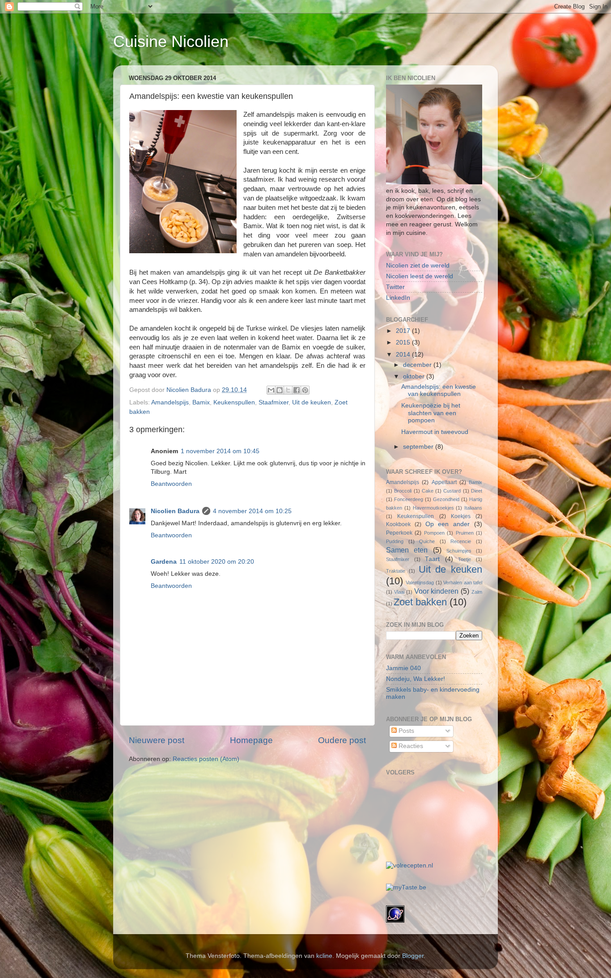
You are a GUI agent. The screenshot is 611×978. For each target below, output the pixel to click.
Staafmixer (274, 402)
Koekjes (461, 516)
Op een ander (447, 524)
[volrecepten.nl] (409, 865)
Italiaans (473, 507)
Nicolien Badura (175, 511)
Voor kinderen (436, 591)
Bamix (201, 402)
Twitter (395, 287)
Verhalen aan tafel (462, 582)
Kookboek (398, 524)
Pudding (394, 541)
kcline (324, 955)
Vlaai (399, 592)
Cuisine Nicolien (171, 41)
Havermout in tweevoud (434, 432)
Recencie (460, 541)
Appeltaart (444, 482)
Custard (452, 490)
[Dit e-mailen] (271, 390)
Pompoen (434, 533)
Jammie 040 (403, 668)
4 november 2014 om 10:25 (252, 511)
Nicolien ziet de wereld (418, 265)
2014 (404, 354)
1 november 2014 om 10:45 (220, 451)
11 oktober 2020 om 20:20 (216, 561)
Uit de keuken (311, 402)
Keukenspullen (234, 402)
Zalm (476, 592)
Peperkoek (399, 533)
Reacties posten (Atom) (206, 759)
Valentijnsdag (420, 582)
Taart (432, 559)
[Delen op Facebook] (296, 390)
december (418, 364)
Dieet (476, 490)
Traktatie (395, 571)
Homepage (251, 740)
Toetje (464, 559)
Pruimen (465, 533)
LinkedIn (398, 297)
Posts (405, 730)
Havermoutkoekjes (433, 507)
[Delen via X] (288, 390)
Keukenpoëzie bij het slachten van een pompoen (430, 412)
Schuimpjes (458, 550)
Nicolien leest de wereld (419, 276)
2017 (404, 330)
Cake (427, 490)
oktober (414, 376)
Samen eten (407, 550)
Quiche (427, 541)
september (419, 446)
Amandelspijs (170, 402)
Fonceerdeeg (408, 499)
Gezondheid (446, 499)
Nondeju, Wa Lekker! (415, 679)
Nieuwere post (156, 740)
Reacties (410, 746)
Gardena (164, 561)
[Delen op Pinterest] (305, 390)
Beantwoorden (171, 483)
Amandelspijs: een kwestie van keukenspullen (438, 390)
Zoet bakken (420, 602)
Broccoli (403, 490)
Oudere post (342, 740)
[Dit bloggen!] (279, 390)
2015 (404, 342)
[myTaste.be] (406, 887)
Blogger (413, 955)
